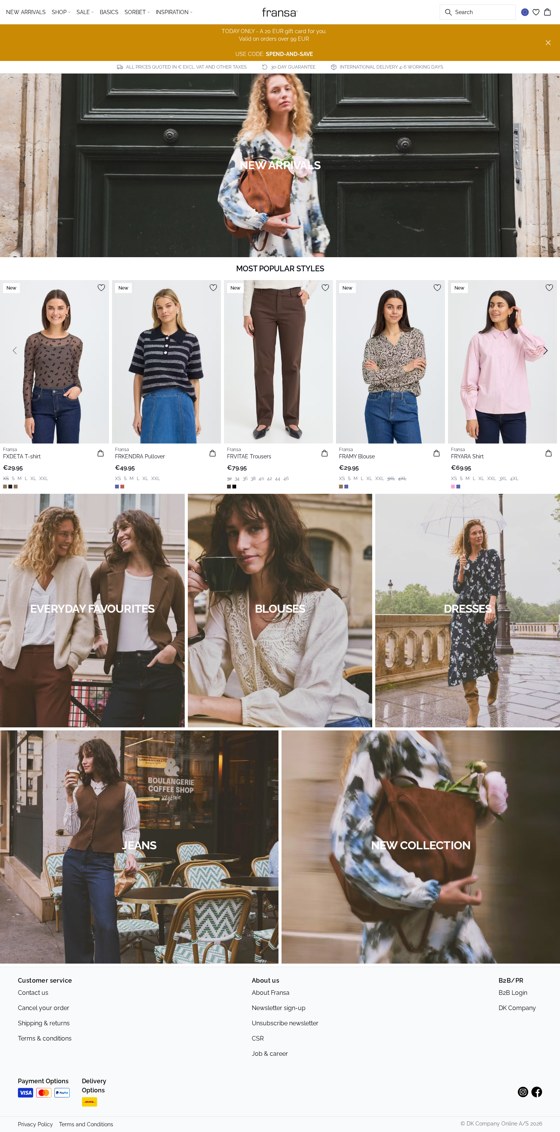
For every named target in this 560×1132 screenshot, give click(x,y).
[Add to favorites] (101, 288)
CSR (258, 1038)
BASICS (109, 12)
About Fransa (271, 992)
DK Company (517, 1008)
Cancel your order (43, 1008)
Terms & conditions (45, 1038)
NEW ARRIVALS (26, 12)
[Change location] (525, 12)
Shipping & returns (44, 1023)
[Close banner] (548, 42)
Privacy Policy (35, 1124)
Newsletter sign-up (279, 1008)
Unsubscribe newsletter (285, 1023)
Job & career (270, 1053)
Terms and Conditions (86, 1124)
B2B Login (513, 992)
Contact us (33, 992)
